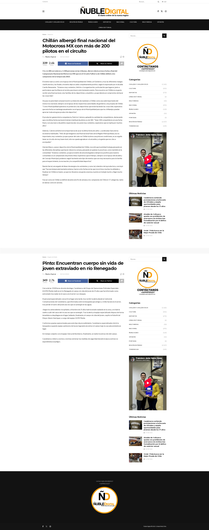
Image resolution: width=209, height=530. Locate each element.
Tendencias (134, 126)
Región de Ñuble (76, 22)
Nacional (120, 22)
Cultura (133, 22)
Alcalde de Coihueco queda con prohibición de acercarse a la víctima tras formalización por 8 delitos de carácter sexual (155, 218)
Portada (132, 117)
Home (44, 34)
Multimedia (147, 22)
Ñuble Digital (51, 57)
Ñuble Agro (93, 22)
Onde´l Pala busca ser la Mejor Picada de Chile (154, 232)
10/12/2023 (64, 57)
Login (165, 1)
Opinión (160, 22)
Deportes (107, 22)
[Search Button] (158, 1)
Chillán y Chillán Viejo (54, 22)
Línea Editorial (105, 27)
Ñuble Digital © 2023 (149, 526)
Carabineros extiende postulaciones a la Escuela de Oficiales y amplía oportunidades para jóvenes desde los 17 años (155, 202)
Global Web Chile (161, 526)
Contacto (45, 1)
